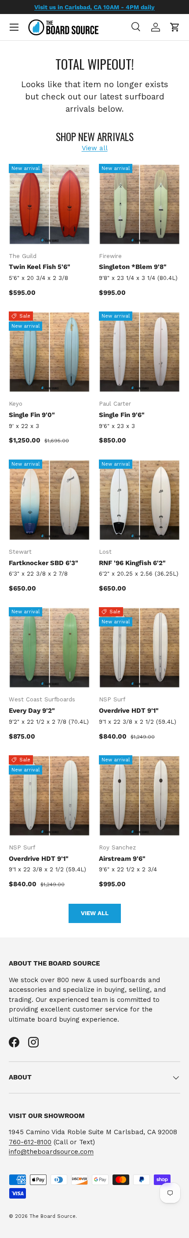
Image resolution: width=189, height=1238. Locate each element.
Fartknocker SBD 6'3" (43, 563)
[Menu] (14, 27)
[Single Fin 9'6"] (139, 352)
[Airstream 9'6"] (139, 795)
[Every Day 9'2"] (49, 647)
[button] (175, 27)
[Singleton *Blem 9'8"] (139, 204)
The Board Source (52, 1216)
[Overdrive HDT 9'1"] (139, 647)
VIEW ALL (95, 913)
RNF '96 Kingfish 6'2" (132, 563)
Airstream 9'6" (122, 859)
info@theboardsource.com (51, 1152)
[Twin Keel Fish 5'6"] (49, 204)
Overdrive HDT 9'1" (129, 711)
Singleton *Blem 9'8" (133, 267)
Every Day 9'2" (32, 711)
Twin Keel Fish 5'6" (39, 267)
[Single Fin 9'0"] (49, 352)
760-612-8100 (30, 1142)
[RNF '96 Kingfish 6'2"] (139, 500)
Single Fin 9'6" (122, 415)
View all (95, 148)
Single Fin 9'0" (32, 415)
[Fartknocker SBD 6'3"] (49, 500)
